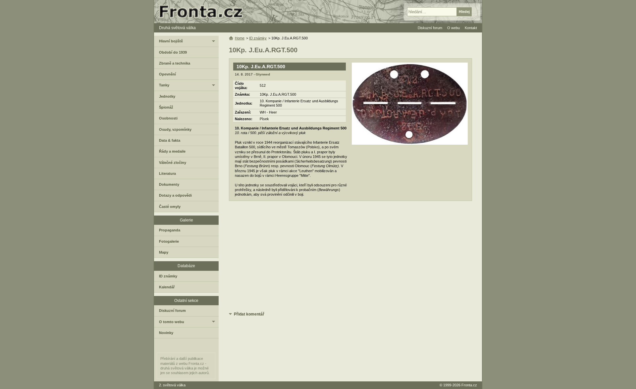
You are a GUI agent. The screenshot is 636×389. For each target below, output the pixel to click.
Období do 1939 (173, 52)
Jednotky (167, 96)
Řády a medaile (172, 151)
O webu (453, 28)
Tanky (164, 85)
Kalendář (167, 287)
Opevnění (167, 74)
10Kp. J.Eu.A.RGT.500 (261, 66)
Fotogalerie (169, 241)
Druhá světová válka (177, 27)
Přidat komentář (249, 314)
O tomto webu (171, 322)
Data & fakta (169, 140)
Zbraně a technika (174, 63)
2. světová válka (172, 385)
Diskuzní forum (172, 311)
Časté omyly (170, 207)
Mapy (163, 252)
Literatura (167, 173)
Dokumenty (169, 184)
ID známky (258, 38)
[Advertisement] (350, 257)
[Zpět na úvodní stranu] (203, 11)
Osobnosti (168, 118)
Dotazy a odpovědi (175, 195)
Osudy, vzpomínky (175, 129)
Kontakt (471, 28)
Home (239, 38)
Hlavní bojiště (171, 41)
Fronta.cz (469, 385)
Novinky (166, 333)
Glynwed (263, 74)
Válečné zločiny (172, 163)
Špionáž (166, 107)
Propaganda (169, 230)
